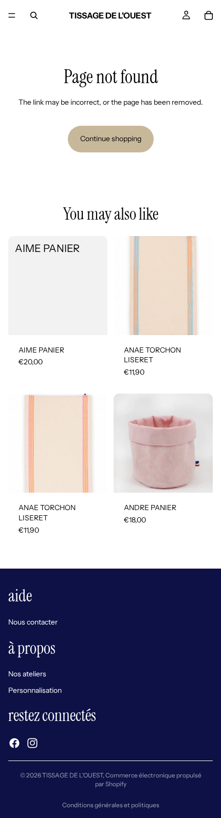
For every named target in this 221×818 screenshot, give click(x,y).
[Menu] (12, 15)
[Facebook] (14, 743)
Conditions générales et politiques (110, 805)
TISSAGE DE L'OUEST (72, 775)
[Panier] (208, 15)
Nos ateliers (27, 673)
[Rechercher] (34, 15)
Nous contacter (33, 622)
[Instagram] (32, 743)
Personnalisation (35, 690)
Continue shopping (110, 138)
